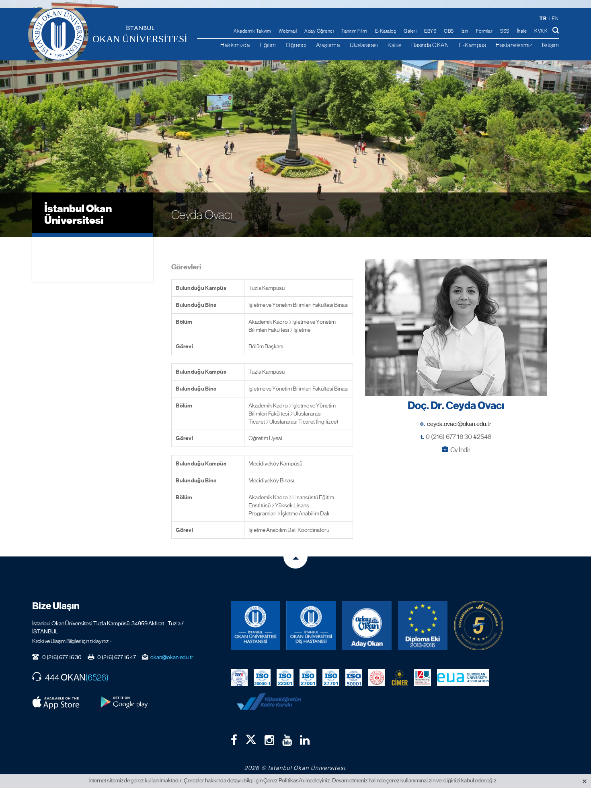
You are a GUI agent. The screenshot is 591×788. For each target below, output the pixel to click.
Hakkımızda (235, 44)
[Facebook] (234, 740)
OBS (449, 31)
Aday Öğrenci (319, 31)
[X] (251, 738)
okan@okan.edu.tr (171, 657)
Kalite (394, 44)
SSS (504, 31)
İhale (522, 31)
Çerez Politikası (281, 780)
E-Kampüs (472, 44)
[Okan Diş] (311, 625)
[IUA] (422, 677)
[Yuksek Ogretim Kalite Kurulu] (478, 625)
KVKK (541, 31)
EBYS (430, 31)
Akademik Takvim (252, 31)
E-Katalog (385, 31)
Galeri (410, 31)
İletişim (550, 44)
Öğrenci (296, 44)
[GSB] (376, 677)
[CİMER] (399, 677)
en (555, 18)
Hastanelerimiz (514, 44)
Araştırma (328, 44)
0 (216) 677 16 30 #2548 (458, 437)
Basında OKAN (430, 44)
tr (543, 18)
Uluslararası (364, 44)
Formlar (484, 31)
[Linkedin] (305, 740)
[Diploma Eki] (422, 625)
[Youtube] (287, 740)
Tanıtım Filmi (354, 31)
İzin (465, 31)
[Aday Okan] (367, 625)
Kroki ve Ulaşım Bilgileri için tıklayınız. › (72, 641)
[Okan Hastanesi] (255, 625)
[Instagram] (269, 740)
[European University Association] (463, 677)
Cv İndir (460, 450)
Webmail (288, 31)
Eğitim (268, 44)
